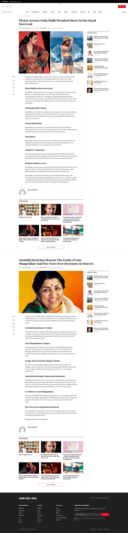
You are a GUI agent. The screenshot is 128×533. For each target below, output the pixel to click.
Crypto (94, 12)
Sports (66, 12)
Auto (59, 12)
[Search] (123, 12)
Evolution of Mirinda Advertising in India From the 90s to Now (101, 67)
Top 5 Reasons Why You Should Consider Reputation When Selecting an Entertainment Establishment (72, 219)
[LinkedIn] (13, 87)
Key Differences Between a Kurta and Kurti (101, 82)
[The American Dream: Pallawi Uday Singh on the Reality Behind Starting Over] (90, 53)
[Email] (13, 94)
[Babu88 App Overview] (29, 209)
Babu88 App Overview (15, 1)
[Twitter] (13, 84)
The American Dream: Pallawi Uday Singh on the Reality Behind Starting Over (101, 52)
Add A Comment (51, 247)
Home (27, 12)
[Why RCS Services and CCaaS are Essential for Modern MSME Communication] (90, 75)
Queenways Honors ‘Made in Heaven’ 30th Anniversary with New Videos (50, 218)
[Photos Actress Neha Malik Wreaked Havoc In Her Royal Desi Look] (51, 52)
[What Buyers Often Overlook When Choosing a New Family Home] (90, 38)
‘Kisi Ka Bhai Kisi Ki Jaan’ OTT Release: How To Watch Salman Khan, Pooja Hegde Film (50, 239)
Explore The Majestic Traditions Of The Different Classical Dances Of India (29, 239)
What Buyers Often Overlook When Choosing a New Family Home (101, 37)
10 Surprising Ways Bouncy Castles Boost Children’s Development (71, 239)
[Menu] (125, 12)
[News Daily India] (64, 6)
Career (53, 12)
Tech (88, 12)
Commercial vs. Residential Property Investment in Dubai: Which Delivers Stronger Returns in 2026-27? (101, 59)
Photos (100, 12)
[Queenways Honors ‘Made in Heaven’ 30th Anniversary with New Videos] (51, 209)
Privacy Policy (102, 518)
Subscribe (122, 6)
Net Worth (74, 12)
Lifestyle (45, 12)
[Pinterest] (13, 90)
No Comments (52, 28)
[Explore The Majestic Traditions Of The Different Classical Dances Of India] (29, 230)
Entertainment (35, 12)
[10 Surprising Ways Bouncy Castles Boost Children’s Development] (73, 230)
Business (82, 12)
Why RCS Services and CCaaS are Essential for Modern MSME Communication (101, 74)
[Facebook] (13, 80)
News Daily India (27, 28)
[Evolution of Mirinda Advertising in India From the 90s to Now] (90, 67)
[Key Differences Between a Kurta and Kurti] (90, 82)
